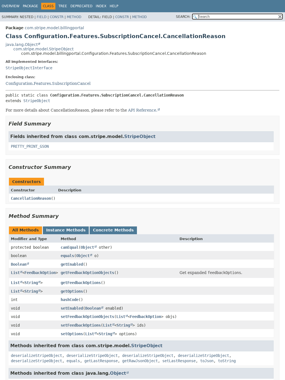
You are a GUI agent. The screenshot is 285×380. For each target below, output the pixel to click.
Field (41, 17)
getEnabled (72, 264)
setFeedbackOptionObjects (87, 316)
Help (114, 6)
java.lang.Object (22, 44)
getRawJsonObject (140, 361)
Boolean (18, 264)
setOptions (72, 334)
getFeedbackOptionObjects (87, 272)
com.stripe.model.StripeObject (43, 49)
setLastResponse (179, 361)
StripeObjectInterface (29, 68)
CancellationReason (31, 198)
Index (101, 6)
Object (87, 247)
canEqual (69, 247)
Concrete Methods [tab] (113, 230)
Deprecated (81, 6)
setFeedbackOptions (81, 325)
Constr (56, 17)
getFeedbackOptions (81, 282)
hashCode (69, 299)
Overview (10, 6)
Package (30, 6)
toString (227, 361)
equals (67, 255)
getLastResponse (101, 361)
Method (74, 17)
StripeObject (36, 100)
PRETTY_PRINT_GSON (30, 146)
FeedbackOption (40, 272)
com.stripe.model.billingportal (54, 28)
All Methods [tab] (25, 230)
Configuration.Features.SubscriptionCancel (48, 83)
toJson (206, 361)
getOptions (72, 291)
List (15, 272)
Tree (62, 6)
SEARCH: (183, 17)
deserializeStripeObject (36, 355)
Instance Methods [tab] (65, 230)
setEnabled (72, 308)
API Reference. (142, 110)
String (31, 282)
